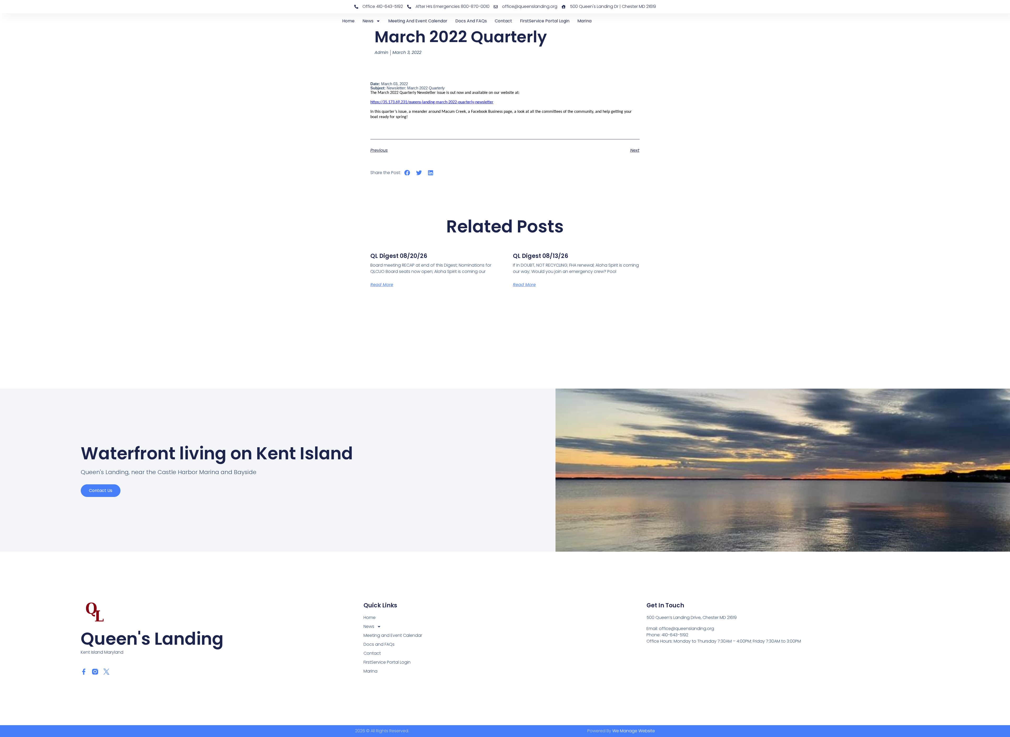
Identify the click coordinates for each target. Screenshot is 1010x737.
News (367, 21)
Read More (381, 285)
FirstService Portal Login (544, 21)
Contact (503, 21)
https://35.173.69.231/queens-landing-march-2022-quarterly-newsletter (431, 102)
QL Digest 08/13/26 (540, 256)
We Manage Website (633, 731)
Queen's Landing (152, 639)
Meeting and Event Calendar (417, 21)
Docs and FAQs (471, 21)
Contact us (100, 490)
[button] (407, 173)
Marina (584, 21)
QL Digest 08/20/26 (398, 256)
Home (348, 21)
